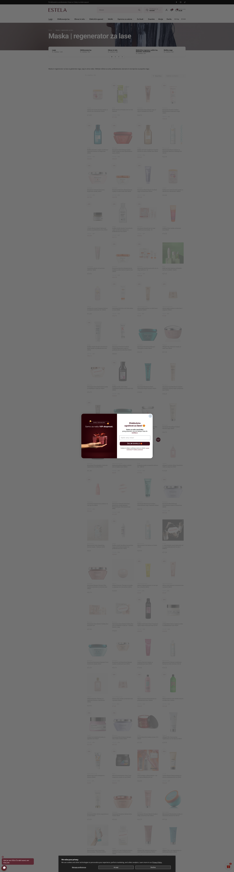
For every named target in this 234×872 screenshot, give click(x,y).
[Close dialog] (150, 416)
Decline (153, 867)
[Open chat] (4, 867)
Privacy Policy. (157, 862)
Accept (116, 867)
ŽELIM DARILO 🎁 (134, 443)
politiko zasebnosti (138, 449)
